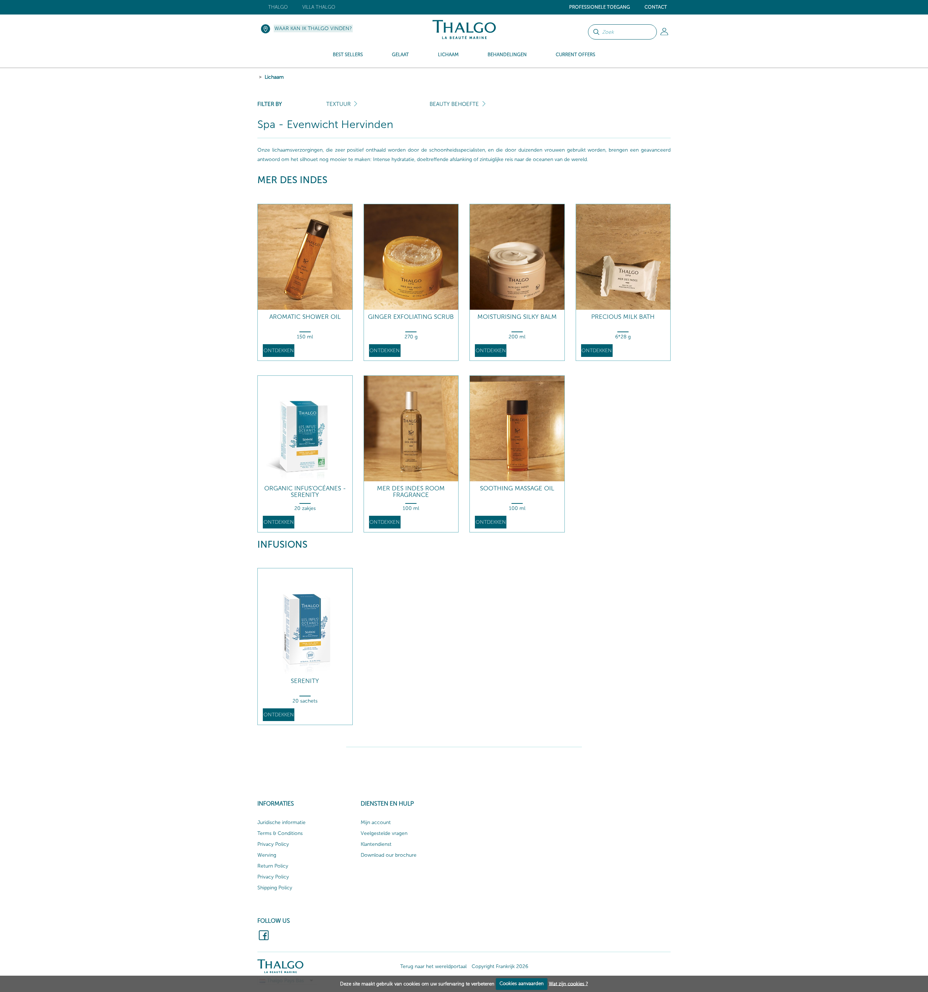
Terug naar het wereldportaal (433, 966)
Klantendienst (376, 844)
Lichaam (274, 77)
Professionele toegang (599, 7)
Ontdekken (279, 350)
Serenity (305, 681)
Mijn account (376, 822)
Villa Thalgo (318, 7)
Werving (266, 855)
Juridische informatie (281, 822)
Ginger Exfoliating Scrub (411, 316)
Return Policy (272, 866)
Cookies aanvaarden (522, 983)
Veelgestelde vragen (384, 833)
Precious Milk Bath (623, 316)
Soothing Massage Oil (517, 488)
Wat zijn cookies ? (568, 983)
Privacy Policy (273, 844)
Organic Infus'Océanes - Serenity (305, 491)
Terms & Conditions (280, 833)
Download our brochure (389, 855)
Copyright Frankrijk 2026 (500, 966)
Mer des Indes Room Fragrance (411, 491)
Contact (656, 7)
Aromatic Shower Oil (305, 316)
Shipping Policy (274, 888)
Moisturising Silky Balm (517, 316)
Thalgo (278, 7)
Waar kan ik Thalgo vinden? (313, 28)
